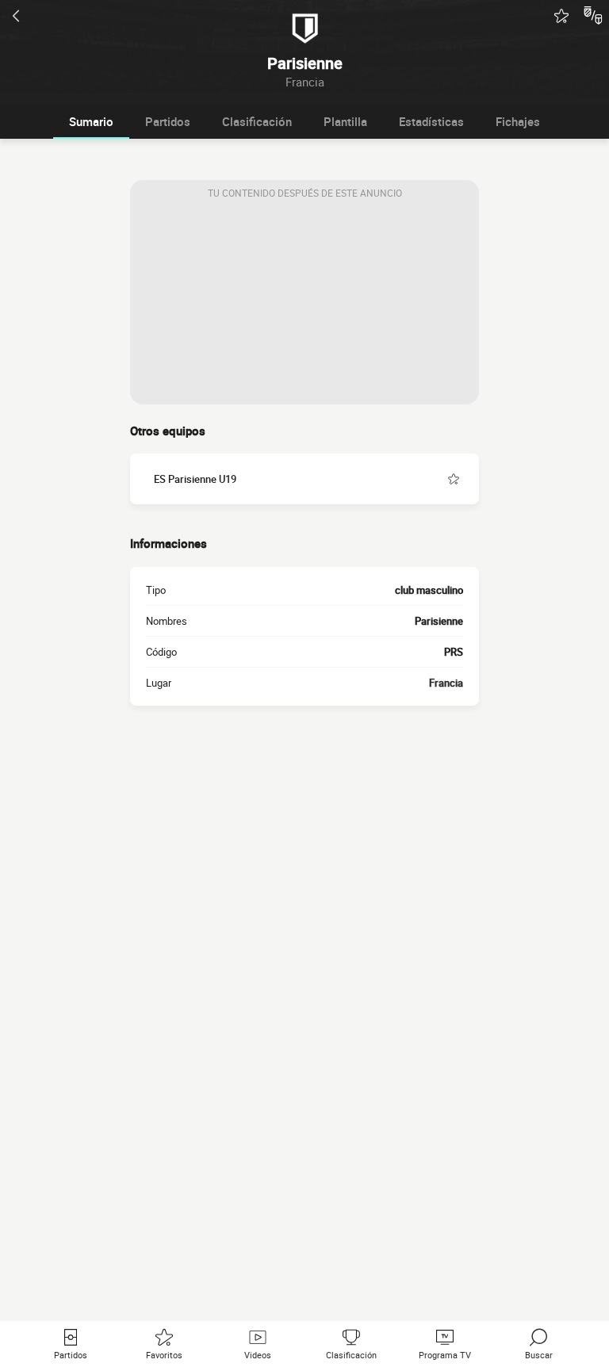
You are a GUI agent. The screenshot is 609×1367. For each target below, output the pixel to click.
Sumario (91, 121)
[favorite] (561, 16)
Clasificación (257, 121)
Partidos (167, 121)
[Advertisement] (304, 305)
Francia (446, 683)
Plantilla (345, 121)
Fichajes (518, 121)
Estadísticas (431, 121)
